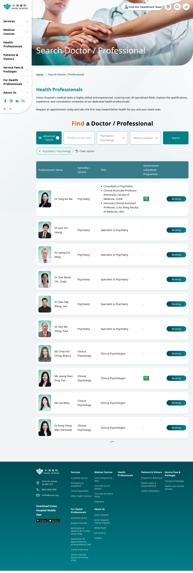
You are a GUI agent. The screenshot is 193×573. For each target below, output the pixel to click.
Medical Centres (8, 32)
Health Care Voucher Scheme (174, 526)
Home (39, 74)
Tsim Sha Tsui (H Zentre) (102, 525)
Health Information (150, 529)
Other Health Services (81, 534)
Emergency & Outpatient (77, 522)
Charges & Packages (174, 519)
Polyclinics (99, 540)
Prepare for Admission (151, 516)
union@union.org (50, 533)
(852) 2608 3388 (49, 527)
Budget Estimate (79, 561)
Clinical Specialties (80, 529)
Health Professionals (12, 44)
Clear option (86, 151)
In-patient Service (79, 516)
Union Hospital (101, 553)
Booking (176, 198)
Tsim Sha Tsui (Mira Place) (103, 533)
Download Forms (79, 556)
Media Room (100, 566)
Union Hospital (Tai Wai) (103, 517)
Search (176, 138)
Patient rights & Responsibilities (148, 522)
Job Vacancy (100, 571)
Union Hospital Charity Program (102, 559)
